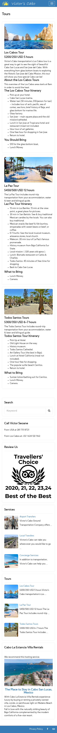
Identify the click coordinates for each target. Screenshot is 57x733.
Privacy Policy (36, 729)
